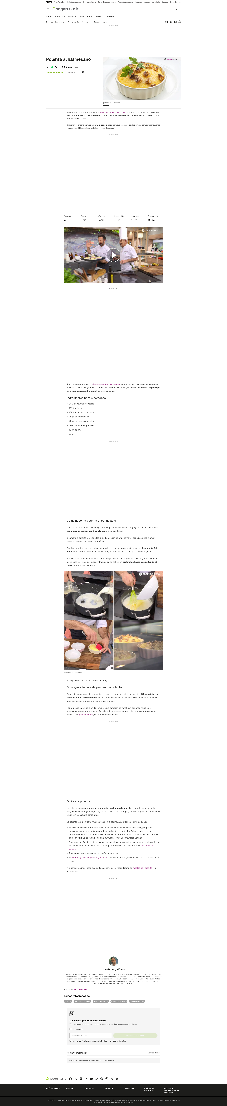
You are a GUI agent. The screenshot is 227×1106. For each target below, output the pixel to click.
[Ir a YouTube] (91, 1078)
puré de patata (86, 714)
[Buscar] (176, 9)
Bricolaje (72, 16)
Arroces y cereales (82, 1001)
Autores (69, 1088)
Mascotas (100, 16)
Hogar (90, 16)
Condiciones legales (89, 1041)
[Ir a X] (171, 22)
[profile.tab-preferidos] (47, 66)
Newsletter (110, 1088)
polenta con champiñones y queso (112, 112)
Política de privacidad (149, 1089)
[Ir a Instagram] (175, 22)
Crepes (165, 2)
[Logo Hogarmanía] (56, 1079)
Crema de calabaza (142, 2)
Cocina (49, 16)
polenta (68, 1001)
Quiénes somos (53, 1088)
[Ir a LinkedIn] (86, 1078)
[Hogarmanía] (68, 9)
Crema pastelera (89, 2)
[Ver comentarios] (83, 72)
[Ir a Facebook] (166, 22)
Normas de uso (154, 1053)
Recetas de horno (119, 1001)
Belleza (110, 16)
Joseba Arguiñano (55, 72)
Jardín (81, 16)
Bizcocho (173, 2)
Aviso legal (129, 1088)
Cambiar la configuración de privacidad (171, 1090)
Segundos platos (101, 1001)
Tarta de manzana (125, 2)
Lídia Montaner (80, 989)
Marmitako (156, 2)
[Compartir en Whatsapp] (51, 66)
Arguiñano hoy (59, 2)
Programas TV (73, 22)
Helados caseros (74, 2)
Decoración (60, 16)
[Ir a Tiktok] (96, 1078)
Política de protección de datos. (113, 1041)
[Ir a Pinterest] (101, 1078)
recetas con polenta (142, 868)
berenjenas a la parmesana (106, 384)
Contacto (89, 1088)
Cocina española (137, 1001)
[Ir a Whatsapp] (179, 22)
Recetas (49, 22)
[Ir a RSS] (117, 1078)
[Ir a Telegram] (112, 1078)
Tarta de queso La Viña (107, 2)
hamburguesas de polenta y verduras (90, 857)
